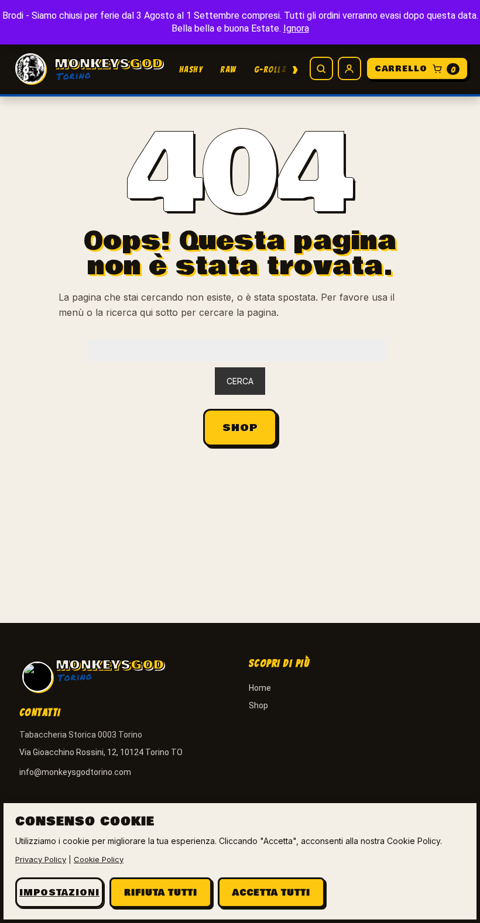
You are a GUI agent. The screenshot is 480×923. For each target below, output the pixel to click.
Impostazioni (59, 892)
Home (260, 688)
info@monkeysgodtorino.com (75, 772)
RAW (228, 69)
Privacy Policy (40, 859)
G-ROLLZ (270, 69)
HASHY (191, 69)
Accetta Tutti (271, 892)
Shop (240, 428)
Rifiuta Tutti (160, 892)
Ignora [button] (296, 28)
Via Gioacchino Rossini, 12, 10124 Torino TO (101, 752)
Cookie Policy (99, 859)
